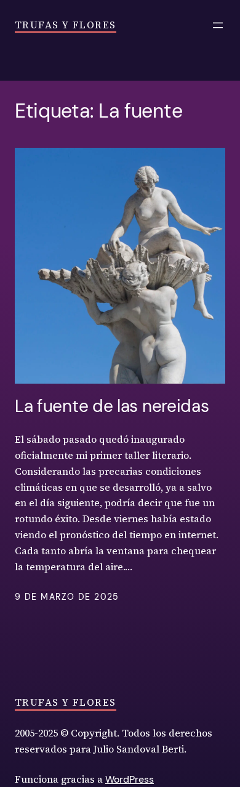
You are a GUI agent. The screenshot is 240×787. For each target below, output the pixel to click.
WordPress (129, 779)
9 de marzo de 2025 (67, 596)
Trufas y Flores (65, 24)
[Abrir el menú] (217, 25)
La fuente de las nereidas (112, 406)
